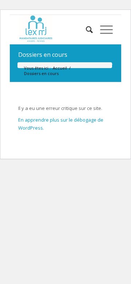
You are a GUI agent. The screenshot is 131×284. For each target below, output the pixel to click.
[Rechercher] (86, 29)
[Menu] (103, 29)
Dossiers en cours (42, 55)
